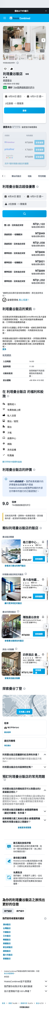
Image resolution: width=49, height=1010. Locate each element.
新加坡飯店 (8, 947)
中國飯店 (7, 932)
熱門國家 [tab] (8, 911)
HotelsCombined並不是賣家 (17, 981)
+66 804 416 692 (11, 83)
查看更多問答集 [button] (24, 827)
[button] (46, 11)
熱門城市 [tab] (20, 911)
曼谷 (37, 1003)
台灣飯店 (7, 928)
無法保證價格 (9, 973)
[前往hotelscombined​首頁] (19, 18)
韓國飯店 (7, 939)
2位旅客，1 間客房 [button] (14, 103)
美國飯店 (7, 943)
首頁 (3, 1003)
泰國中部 (24, 1003)
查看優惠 (39, 558)
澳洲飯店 (7, 924)
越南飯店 (7, 950)
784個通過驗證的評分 (23, 87)
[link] (15, 565)
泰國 (10, 1003)
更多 (4, 349)
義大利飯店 (8, 954)
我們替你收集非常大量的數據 (18, 986)
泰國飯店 (7, 958)
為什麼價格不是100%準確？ (17, 991)
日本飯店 (7, 935)
